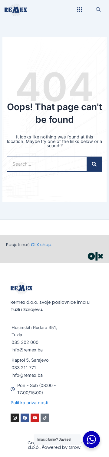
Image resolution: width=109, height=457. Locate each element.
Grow (75, 447)
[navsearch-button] (98, 9)
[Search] (94, 164)
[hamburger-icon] (79, 10)
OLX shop (41, 245)
